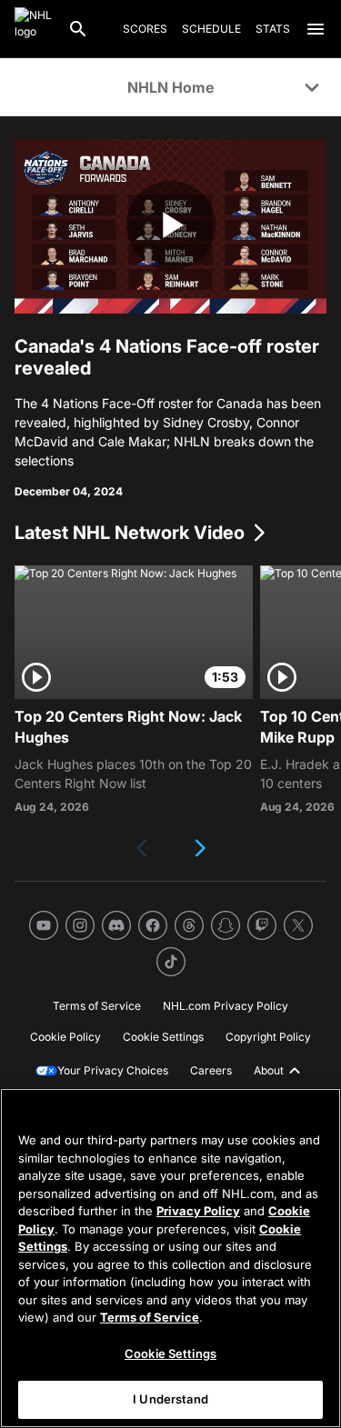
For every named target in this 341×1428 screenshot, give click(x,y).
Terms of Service (149, 1317)
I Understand (170, 1399)
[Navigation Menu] (315, 29)
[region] (170, 1258)
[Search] (78, 29)
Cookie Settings (170, 1353)
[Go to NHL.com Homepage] (34, 29)
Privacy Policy (198, 1210)
